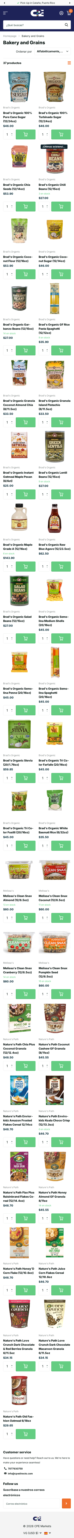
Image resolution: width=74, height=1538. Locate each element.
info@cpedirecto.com (20, 1473)
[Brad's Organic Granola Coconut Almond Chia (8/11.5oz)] (19, 375)
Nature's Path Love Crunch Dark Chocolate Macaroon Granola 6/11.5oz (54, 1347)
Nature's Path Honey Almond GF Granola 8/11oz (53, 1196)
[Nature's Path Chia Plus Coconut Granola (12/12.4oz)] (19, 1018)
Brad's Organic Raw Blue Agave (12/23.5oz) (54, 546)
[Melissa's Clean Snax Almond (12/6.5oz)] (19, 870)
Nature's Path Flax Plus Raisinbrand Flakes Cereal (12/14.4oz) (18, 1196)
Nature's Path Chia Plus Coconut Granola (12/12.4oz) (19, 1048)
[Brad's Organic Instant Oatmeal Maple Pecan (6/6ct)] (19, 446)
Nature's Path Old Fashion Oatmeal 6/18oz (18, 1418)
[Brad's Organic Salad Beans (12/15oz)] (19, 591)
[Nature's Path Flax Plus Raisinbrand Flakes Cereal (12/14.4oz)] (19, 1166)
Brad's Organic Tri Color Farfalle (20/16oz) (54, 762)
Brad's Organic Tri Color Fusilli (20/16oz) (18, 830)
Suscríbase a (66, 1503)
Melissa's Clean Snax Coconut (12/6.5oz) (53, 898)
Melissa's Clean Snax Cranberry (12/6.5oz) (17, 970)
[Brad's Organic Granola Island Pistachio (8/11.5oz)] (55, 375)
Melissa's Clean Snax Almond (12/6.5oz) (17, 898)
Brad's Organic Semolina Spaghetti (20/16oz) (54, 693)
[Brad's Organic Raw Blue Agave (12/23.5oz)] (55, 518)
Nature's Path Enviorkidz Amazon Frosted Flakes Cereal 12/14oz (18, 1120)
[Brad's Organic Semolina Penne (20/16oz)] (19, 663)
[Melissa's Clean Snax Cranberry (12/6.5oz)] (19, 942)
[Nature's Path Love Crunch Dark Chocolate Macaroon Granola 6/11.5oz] (55, 1315)
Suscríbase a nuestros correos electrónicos (24, 1492)
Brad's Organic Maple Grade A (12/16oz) (17, 546)
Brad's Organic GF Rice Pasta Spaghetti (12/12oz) (54, 328)
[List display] (69, 63)
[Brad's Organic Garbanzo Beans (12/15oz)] (19, 298)
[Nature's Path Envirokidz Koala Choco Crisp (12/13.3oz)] (55, 1090)
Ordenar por (24, 51)
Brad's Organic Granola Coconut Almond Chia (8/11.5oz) (19, 405)
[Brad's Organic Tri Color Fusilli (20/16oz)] (19, 802)
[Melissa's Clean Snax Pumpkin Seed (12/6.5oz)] (55, 942)
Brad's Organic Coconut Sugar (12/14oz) (53, 259)
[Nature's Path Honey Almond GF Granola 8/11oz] (55, 1166)
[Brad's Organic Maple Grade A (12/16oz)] (19, 518)
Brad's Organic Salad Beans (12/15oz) (17, 619)
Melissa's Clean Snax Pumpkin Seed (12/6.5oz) (53, 972)
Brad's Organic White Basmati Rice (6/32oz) (53, 830)
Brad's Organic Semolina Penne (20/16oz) (18, 690)
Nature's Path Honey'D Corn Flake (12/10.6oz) (18, 1270)
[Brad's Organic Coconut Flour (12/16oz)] (19, 231)
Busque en (66, 24)
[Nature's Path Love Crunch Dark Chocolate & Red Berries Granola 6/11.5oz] (19, 1315)
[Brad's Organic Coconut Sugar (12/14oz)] (55, 231)
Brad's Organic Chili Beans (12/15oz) (52, 187)
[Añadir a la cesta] (26, 134)
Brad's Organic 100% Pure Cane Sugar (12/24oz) (17, 117)
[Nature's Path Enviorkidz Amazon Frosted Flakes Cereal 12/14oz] (19, 1090)
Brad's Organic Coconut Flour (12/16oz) (18, 259)
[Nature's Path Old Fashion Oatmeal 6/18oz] (19, 1391)
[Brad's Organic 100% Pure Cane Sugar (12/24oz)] (19, 87)
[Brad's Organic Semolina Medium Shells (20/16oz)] (55, 591)
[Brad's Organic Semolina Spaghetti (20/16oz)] (55, 663)
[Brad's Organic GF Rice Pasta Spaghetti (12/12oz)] (55, 298)
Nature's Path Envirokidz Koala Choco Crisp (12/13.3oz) (54, 1120)
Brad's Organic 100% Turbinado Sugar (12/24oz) (53, 117)
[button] (4, 3)
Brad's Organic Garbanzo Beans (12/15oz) (18, 326)
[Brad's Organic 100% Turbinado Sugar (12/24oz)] (55, 87)
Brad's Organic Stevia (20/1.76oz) (18, 762)
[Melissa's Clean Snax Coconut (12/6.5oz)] (55, 870)
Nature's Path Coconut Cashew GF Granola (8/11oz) (54, 1048)
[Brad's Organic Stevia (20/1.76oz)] (19, 734)
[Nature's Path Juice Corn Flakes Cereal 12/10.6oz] (55, 1242)
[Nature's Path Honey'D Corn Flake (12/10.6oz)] (19, 1242)
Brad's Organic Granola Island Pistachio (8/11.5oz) (54, 405)
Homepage (10, 36)
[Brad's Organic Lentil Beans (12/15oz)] (55, 446)
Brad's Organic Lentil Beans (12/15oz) (53, 474)
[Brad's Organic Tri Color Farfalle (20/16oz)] (55, 734)
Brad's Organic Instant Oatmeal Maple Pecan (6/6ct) (18, 477)
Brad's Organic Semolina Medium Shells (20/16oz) (54, 621)
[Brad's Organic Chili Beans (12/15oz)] (55, 159)
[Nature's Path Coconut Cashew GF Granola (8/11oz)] (55, 1018)
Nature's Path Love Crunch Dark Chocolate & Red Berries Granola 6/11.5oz (19, 1347)
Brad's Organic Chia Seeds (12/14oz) (16, 187)
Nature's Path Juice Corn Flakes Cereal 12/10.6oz (52, 1273)
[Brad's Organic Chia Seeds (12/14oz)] (19, 159)
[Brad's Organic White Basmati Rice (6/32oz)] (55, 802)
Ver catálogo (5, 13)
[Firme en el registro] (61, 13)
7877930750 (15, 1468)
